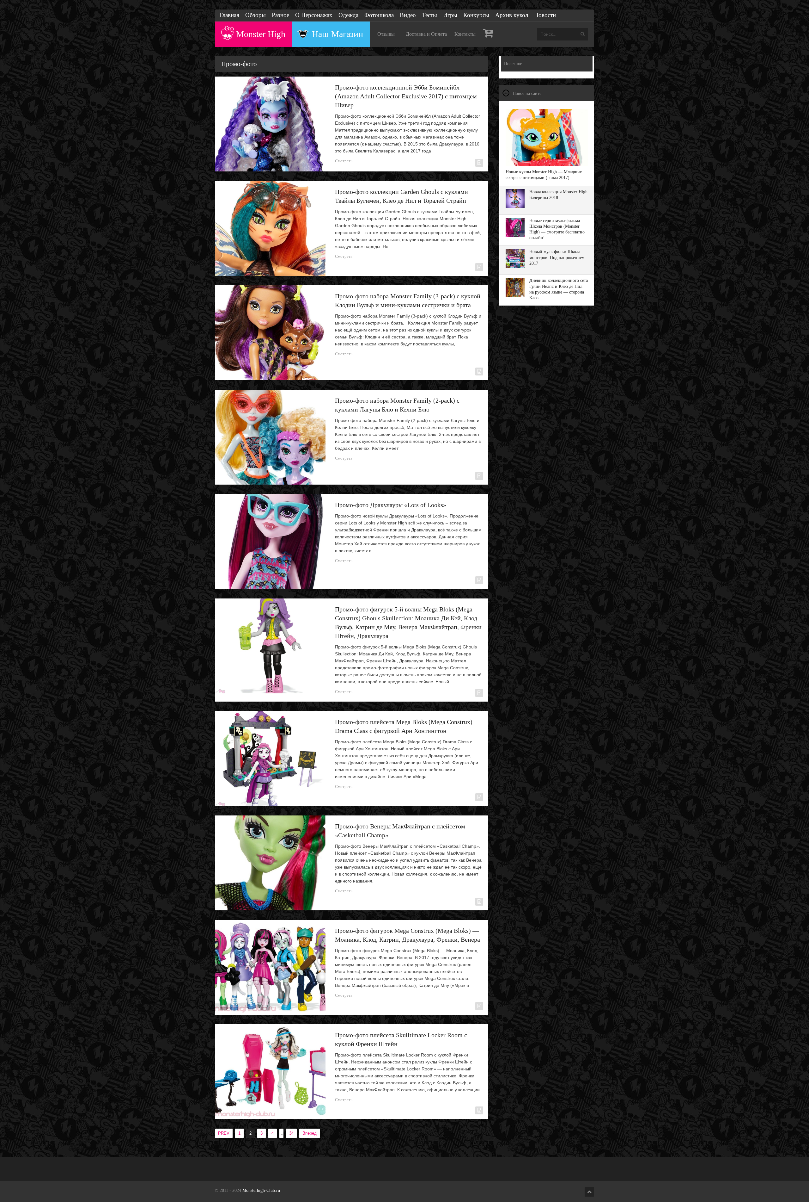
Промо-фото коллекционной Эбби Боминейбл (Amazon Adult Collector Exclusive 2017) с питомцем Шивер (406, 96)
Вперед (309, 1133)
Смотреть (343, 160)
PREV (223, 1133)
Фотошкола (379, 15)
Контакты (465, 34)
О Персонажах (313, 15)
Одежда (348, 15)
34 (291, 1133)
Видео (408, 15)
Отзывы (386, 34)
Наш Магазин (337, 34)
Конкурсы (476, 15)
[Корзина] (488, 34)
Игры (450, 15)
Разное (280, 15)
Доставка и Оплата (426, 34)
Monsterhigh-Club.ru (261, 1190)
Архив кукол (511, 15)
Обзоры (255, 15)
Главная (229, 15)
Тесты (429, 15)
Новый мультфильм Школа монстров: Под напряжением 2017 (557, 257)
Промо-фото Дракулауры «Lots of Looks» (390, 504)
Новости (545, 15)
